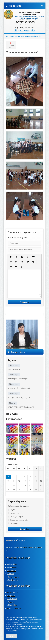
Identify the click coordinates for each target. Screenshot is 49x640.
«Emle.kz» (10, 574)
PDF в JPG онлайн (14, 608)
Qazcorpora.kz (12, 592)
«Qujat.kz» (11, 595)
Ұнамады (14, 523)
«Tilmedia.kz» (12, 567)
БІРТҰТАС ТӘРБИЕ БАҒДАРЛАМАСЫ (21, 407)
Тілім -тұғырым (14, 369)
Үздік (12, 510)
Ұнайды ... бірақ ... (17, 516)
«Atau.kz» (10, 602)
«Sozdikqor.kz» (12, 580)
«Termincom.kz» (13, 577)
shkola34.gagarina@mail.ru (25, 30)
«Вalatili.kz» (11, 570)
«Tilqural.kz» (11, 564)
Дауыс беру (25, 529)
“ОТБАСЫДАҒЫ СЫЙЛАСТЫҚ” (19, 388)
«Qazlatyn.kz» (12, 599)
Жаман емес (15, 513)
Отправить (24, 302)
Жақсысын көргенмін (19, 520)
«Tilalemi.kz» (12, 605)
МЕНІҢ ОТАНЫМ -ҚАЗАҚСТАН (19, 397)
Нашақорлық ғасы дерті (18, 378)
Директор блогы (17, 352)
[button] (10, 256)
